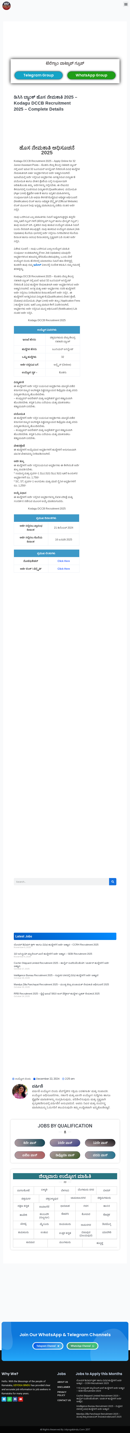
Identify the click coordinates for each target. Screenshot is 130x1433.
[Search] (112, 881)
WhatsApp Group (91, 75)
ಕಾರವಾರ (30, 1242)
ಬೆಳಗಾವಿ (65, 1190)
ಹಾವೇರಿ (23, 1215)
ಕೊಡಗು (65, 1214)
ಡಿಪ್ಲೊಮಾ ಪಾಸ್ (65, 1155)
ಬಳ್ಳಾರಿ (44, 1189)
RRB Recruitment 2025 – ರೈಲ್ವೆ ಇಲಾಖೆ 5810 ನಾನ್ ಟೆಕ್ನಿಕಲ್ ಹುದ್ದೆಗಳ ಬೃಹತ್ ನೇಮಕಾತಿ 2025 (57, 993)
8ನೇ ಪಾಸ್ (29, 1143)
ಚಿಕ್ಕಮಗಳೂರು (104, 1198)
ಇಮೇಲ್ (37, 265)
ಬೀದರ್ (106, 1190)
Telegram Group (38, 75)
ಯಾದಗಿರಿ (106, 1232)
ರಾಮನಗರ (86, 1225)
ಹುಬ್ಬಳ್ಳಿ (100, 1243)
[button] (125, 4)
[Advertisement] (65, 44)
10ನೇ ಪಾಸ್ (65, 1143)
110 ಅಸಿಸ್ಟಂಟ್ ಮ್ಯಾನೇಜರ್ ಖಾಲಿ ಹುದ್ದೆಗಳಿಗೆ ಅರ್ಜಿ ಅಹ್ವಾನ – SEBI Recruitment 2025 (53, 953)
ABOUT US (62, 1382)
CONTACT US (64, 1400)
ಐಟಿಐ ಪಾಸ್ (29, 1155)
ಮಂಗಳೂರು (65, 1242)
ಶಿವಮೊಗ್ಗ (106, 1224)
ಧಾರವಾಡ (65, 1206)
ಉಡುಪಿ (44, 1232)
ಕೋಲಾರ (86, 1214)
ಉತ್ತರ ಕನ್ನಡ (65, 1233)
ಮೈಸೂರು (44, 1224)
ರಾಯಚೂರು (65, 1224)
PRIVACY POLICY (61, 1394)
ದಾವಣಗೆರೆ (44, 1206)
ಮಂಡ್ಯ (23, 1224)
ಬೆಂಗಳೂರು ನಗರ (86, 1189)
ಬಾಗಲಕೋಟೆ (23, 1190)
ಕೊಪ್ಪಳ (106, 1215)
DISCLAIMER (63, 1387)
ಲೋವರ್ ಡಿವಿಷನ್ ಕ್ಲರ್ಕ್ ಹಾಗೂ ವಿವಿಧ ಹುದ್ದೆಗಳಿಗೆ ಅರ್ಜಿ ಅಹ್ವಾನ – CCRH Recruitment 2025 (56, 944)
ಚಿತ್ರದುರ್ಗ (26, 1198)
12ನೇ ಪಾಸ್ (100, 1143)
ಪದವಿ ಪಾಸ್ (100, 1155)
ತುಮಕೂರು (23, 1232)
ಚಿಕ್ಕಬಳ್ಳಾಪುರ (52, 1198)
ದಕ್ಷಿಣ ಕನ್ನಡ (23, 1206)
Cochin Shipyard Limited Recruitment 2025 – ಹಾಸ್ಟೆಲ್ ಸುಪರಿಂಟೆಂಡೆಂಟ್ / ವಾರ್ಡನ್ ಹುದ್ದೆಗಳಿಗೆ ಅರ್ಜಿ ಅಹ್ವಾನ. (98, 1398)
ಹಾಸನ (106, 1206)
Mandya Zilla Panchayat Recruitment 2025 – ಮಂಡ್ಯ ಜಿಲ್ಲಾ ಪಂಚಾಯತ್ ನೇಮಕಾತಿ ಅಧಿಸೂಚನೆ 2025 (61, 984)
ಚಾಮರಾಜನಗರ (78, 1198)
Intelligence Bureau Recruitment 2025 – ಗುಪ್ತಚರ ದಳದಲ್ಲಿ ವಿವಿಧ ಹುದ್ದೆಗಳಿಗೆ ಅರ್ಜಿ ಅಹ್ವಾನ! (56, 975)
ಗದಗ (85, 1206)
